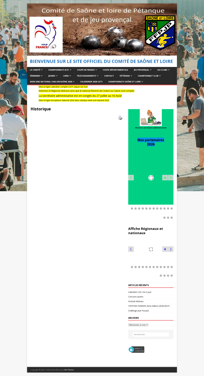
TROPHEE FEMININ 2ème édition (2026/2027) (149, 306)
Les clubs (162, 69)
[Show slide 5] (146, 208)
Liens (66, 75)
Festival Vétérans (135, 301)
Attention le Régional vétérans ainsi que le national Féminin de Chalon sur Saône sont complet (70, 90)
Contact (109, 75)
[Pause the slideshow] (165, 177)
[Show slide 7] (154, 208)
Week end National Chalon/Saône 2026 (51, 81)
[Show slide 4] (143, 208)
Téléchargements (86, 75)
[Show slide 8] (157, 208)
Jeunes (51, 75)
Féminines (35, 75)
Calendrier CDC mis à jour (139, 292)
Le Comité (35, 69)
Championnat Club (148, 75)
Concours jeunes (135, 296)
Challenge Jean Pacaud (138, 310)
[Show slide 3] (139, 208)
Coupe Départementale (115, 69)
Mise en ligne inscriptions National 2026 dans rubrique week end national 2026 (58, 100)
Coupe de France (86, 69)
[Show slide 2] (135, 208)
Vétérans (125, 75)
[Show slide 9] (161, 208)
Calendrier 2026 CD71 (91, 81)
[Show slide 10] (164, 208)
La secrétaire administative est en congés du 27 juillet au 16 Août (64, 96)
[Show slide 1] (132, 208)
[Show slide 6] (150, 208)
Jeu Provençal (141, 69)
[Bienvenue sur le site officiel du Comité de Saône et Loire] (102, 54)
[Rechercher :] (150, 334)
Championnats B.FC (58, 69)
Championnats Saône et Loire (124, 81)
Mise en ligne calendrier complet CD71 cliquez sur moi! (47, 86)
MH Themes (69, 370)
